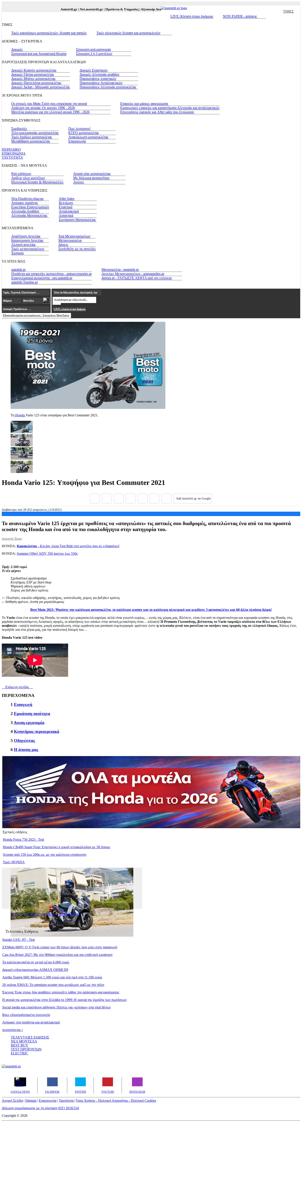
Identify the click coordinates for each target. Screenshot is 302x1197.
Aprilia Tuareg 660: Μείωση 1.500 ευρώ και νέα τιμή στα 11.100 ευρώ (52, 977)
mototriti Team (12, 538)
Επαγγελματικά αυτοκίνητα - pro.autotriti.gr (41, 278)
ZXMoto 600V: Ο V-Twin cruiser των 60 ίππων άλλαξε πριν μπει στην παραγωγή (59, 947)
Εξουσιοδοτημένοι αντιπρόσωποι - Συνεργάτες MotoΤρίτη (36, 315)
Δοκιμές (17, 49)
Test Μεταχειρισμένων (74, 236)
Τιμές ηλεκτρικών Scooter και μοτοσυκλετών (128, 33)
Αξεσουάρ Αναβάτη (25, 211)
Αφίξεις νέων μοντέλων (28, 178)
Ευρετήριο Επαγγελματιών (30, 207)
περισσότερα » (12, 1030)
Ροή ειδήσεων (21, 173)
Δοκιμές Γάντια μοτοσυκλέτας (32, 74)
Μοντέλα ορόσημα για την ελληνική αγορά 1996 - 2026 (50, 112)
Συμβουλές (19, 128)
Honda (20, 415)
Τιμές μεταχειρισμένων (27, 249)
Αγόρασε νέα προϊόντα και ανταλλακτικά (31, 1022)
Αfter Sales (66, 198)
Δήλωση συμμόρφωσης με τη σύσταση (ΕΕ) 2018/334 (40, 1108)
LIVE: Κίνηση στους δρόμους (191, 16)
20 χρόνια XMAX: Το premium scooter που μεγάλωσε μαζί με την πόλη (53, 985)
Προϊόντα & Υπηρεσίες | (113, 9)
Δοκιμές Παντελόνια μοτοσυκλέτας (36, 83)
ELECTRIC (19, 1053)
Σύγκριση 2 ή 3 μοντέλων (94, 53)
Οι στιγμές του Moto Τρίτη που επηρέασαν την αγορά (49, 103)
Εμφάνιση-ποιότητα (32, 713)
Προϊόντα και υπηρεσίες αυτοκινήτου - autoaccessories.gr (51, 274)
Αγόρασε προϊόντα (24, 203)
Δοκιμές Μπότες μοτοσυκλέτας (33, 78)
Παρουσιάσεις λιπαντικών (98, 78)
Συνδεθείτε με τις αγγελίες (77, 249)
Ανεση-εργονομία (29, 722)
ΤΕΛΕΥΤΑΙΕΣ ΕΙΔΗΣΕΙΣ (30, 1037)
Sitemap (30, 1100)
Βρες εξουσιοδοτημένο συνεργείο (26, 1015)
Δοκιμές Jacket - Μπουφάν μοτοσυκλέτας (40, 87)
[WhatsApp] (142, 498)
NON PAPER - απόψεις (240, 16)
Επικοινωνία (77, 141)
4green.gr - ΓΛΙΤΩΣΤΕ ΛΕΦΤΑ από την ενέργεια (136, 278)
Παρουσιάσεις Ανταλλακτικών (101, 83)
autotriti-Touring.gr (24, 282)
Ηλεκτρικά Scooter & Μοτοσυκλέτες (37, 182)
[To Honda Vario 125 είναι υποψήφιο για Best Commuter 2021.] (88, 408)
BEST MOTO (69, 914)
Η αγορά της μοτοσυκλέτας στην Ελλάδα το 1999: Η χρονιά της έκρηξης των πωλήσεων (64, 1000)
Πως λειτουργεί (79, 128)
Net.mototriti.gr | (83, 9)
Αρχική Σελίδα (12, 1100)
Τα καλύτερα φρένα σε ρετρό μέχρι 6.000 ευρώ (35, 962)
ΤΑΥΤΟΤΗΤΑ (12, 157)
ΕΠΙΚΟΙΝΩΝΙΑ (14, 153)
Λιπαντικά (66, 215)
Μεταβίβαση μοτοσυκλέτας (30, 141)
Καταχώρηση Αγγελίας (27, 240)
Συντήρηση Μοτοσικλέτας (77, 219)
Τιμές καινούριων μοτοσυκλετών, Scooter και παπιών (49, 33)
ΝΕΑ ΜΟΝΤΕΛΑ (24, 1041)
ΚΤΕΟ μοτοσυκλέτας (83, 133)
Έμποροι (17, 253)
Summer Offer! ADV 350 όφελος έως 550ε (47, 553)
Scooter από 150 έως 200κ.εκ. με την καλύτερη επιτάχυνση (44, 854)
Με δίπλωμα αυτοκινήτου (91, 178)
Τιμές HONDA (14, 862)
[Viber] (131, 498)
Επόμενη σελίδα (15, 687)
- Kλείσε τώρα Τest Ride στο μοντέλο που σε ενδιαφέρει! (68, 546)
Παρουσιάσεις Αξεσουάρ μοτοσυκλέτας (108, 87)
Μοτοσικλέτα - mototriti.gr (120, 269)
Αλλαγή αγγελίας (23, 244)
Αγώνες (78, 182)
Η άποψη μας (26, 749)
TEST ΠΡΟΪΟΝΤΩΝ (26, 1049)
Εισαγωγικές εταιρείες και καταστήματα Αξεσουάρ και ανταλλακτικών (170, 108)
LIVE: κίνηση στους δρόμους (70, 309)
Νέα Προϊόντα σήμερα (27, 198)
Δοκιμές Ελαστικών (94, 70)
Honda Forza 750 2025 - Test (23, 839)
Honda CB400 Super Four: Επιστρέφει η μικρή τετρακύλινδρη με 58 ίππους (56, 847)
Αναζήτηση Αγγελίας (25, 236)
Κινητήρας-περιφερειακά (36, 731)
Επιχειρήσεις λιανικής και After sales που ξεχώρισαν (157, 112)
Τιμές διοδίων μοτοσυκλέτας (31, 137)
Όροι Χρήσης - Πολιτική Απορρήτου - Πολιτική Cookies (116, 1100)
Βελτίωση (66, 203)
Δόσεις (63, 244)
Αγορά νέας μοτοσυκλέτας (92, 173)
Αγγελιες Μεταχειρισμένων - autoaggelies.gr (132, 274)
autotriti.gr (18, 269)
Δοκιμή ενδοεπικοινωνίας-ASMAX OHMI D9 (35, 970)
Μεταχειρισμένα (70, 240)
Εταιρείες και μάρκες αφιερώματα (144, 103)
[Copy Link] (166, 498)
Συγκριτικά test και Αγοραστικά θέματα (38, 53)
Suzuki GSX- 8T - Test (18, 940)
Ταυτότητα (66, 1100)
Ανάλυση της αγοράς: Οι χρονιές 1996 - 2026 (43, 108)
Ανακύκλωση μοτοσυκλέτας (88, 137)
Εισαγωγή (23, 704)
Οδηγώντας (24, 740)
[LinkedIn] (154, 498)
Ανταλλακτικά (69, 211)
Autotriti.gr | (60, 9)
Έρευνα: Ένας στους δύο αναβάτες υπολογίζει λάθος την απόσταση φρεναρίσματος (60, 992)
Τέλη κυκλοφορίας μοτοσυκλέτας (35, 133)
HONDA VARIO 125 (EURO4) (34, 914)
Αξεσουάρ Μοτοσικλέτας (29, 215)
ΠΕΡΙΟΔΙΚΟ (11, 149)
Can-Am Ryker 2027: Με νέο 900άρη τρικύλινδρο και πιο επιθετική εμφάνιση (57, 955)
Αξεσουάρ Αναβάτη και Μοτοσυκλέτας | (159, 9)
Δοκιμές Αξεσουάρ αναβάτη (99, 74)
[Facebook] (95, 498)
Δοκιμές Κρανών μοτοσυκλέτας (33, 70)
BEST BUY (19, 1045)
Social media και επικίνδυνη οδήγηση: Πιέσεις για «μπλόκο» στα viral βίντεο (56, 1007)
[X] (107, 498)
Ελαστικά (65, 207)
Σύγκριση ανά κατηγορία (93, 49)
